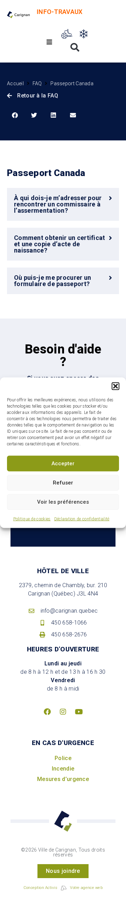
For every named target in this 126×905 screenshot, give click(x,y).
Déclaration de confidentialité (82, 518)
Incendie (63, 768)
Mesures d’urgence (63, 779)
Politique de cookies (32, 518)
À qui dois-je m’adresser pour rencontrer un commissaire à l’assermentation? (58, 204)
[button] (115, 385)
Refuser (63, 483)
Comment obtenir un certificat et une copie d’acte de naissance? (59, 244)
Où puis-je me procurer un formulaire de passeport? (52, 280)
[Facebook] (47, 712)
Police (63, 758)
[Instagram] (63, 712)
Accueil (15, 83)
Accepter (63, 463)
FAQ (37, 83)
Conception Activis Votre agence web (63, 887)
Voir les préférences (63, 502)
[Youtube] (79, 712)
